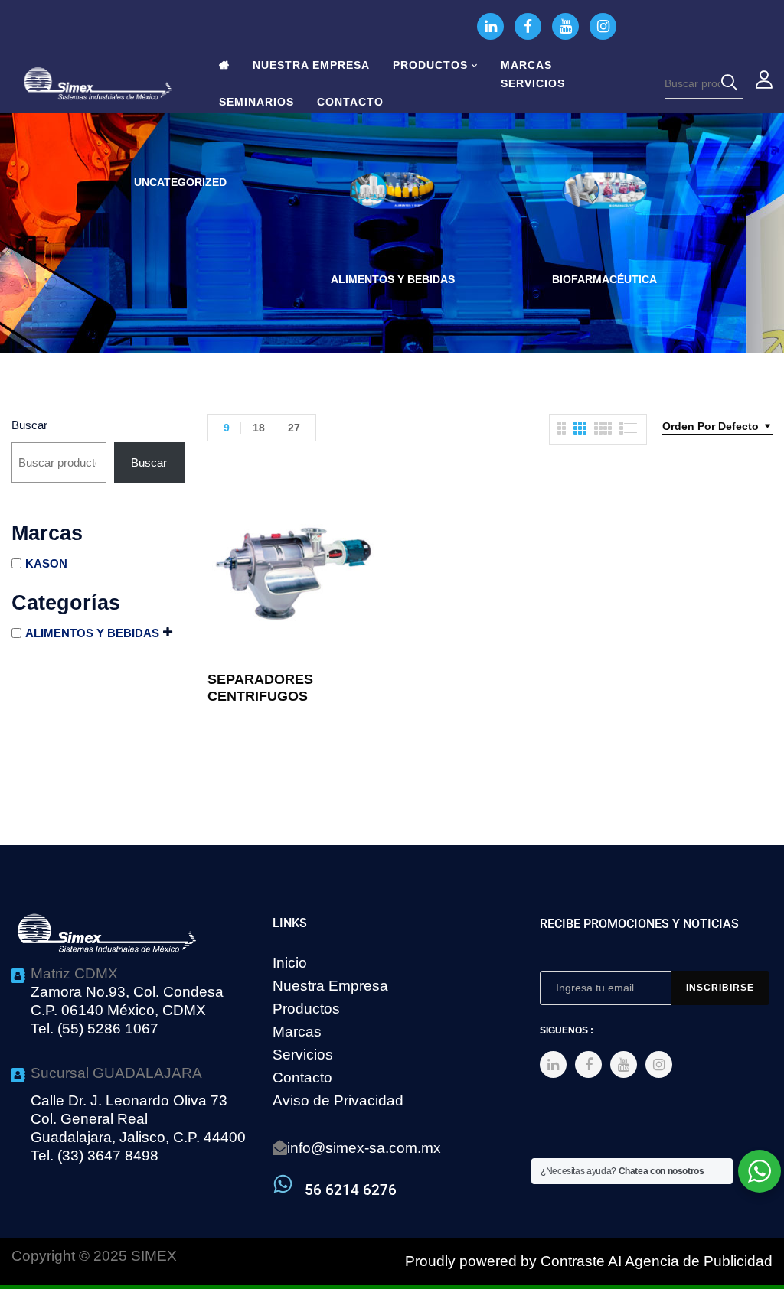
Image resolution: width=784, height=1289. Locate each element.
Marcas (297, 1032)
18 (259, 428)
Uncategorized (180, 182)
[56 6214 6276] (283, 1183)
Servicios (303, 1054)
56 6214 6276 (351, 1190)
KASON (46, 563)
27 (294, 428)
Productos (306, 1009)
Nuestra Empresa (330, 986)
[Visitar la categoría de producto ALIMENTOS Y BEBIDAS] (392, 215)
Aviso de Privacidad (338, 1100)
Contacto (302, 1077)
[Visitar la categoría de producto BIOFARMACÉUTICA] (604, 215)
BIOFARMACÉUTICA (604, 279)
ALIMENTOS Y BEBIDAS (393, 279)
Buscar (29, 424)
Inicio (290, 963)
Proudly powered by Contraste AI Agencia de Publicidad (589, 1261)
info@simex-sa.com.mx (364, 1148)
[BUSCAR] (731, 83)
